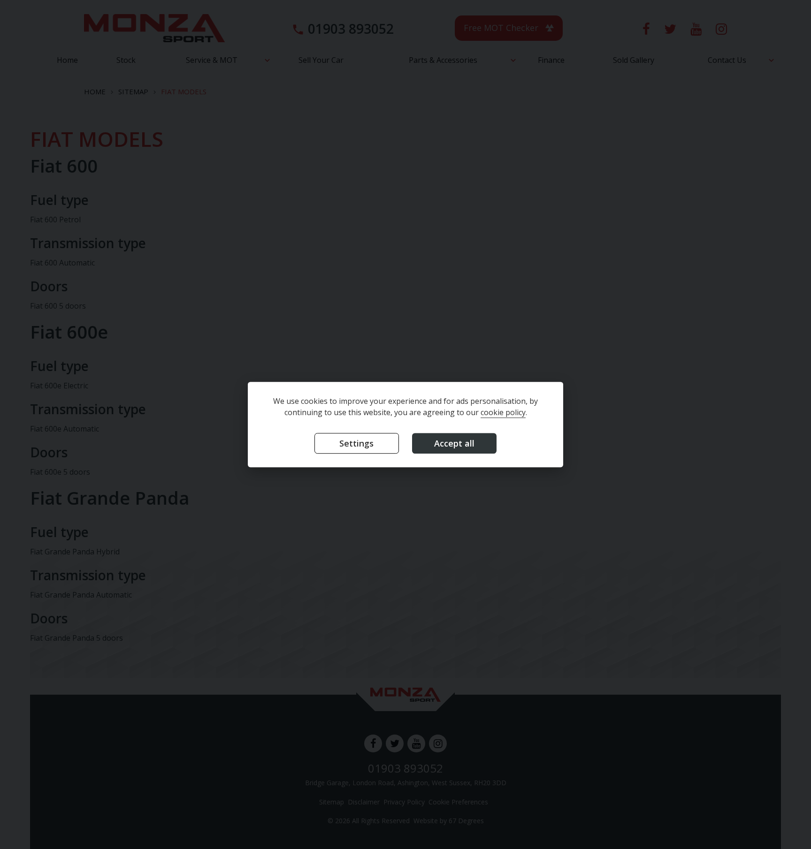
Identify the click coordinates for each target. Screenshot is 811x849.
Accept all (454, 443)
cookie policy (503, 412)
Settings (356, 443)
